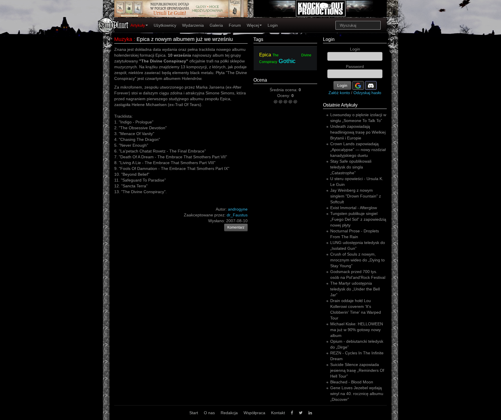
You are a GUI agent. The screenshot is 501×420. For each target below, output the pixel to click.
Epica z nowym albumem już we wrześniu (185, 39)
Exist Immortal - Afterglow (353, 207)
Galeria (216, 25)
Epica (265, 54)
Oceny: (284, 95)
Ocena (260, 80)
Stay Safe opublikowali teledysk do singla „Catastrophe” (350, 167)
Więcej (253, 25)
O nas (209, 412)
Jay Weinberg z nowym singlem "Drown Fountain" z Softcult (355, 196)
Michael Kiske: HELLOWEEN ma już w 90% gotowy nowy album (356, 330)
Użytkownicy (165, 25)
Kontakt (278, 412)
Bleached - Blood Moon (351, 382)
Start (193, 412)
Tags (258, 39)
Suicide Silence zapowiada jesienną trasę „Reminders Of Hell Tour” (357, 370)
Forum (235, 25)
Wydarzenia (193, 25)
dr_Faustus (237, 215)
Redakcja (229, 412)
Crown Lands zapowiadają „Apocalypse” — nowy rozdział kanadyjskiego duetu (358, 149)
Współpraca (254, 412)
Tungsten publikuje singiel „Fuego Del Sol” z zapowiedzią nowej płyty (358, 219)
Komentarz (235, 227)
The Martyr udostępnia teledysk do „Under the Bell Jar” (355, 289)
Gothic (287, 61)
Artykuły (137, 25)
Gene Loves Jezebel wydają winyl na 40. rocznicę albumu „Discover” (356, 393)
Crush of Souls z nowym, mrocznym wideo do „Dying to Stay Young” (357, 260)
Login (273, 25)
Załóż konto (339, 92)
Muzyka (123, 39)
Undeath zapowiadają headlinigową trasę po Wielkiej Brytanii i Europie (358, 132)
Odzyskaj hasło (367, 92)
